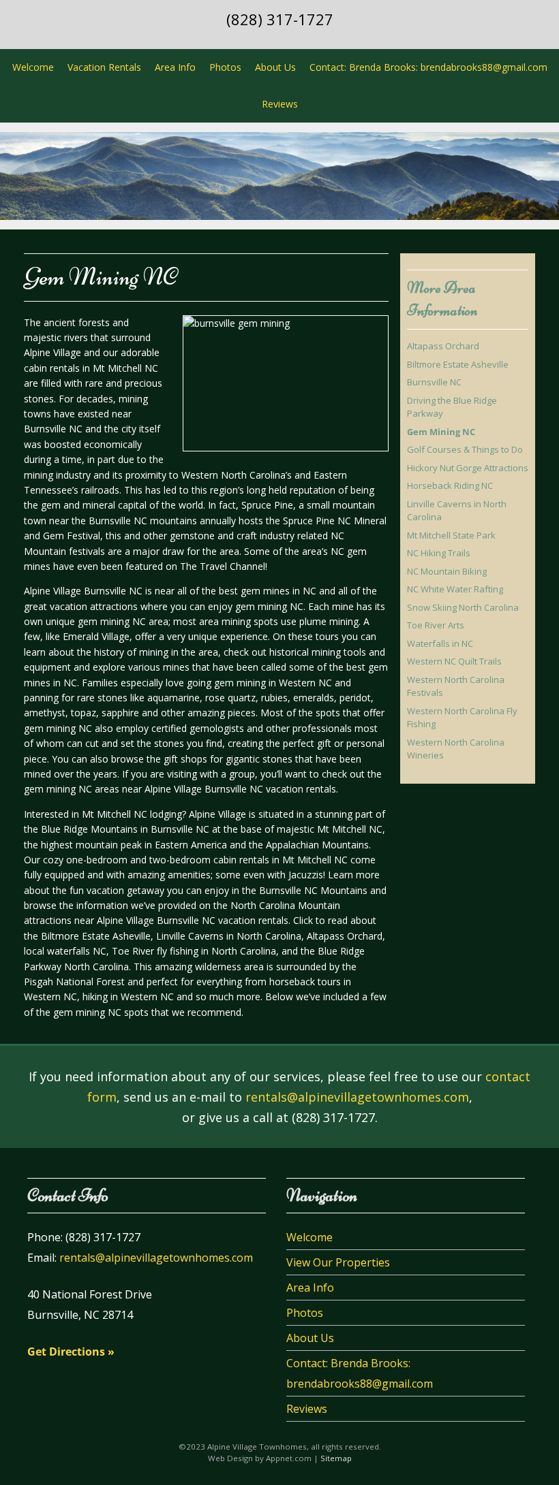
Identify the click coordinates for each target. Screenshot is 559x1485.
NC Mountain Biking (447, 571)
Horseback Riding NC (450, 485)
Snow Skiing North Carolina (463, 607)
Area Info (175, 67)
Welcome (33, 67)
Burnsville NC (434, 382)
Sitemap (336, 1458)
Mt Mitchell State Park (451, 535)
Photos (225, 67)
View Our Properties (338, 1262)
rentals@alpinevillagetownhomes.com (357, 1097)
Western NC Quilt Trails (454, 661)
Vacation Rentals (104, 67)
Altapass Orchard (443, 346)
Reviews (280, 103)
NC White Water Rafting (455, 589)
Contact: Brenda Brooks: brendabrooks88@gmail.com (428, 67)
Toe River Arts (435, 625)
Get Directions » (71, 1351)
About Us (275, 67)
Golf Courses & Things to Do (465, 449)
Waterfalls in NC (440, 643)
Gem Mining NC (441, 432)
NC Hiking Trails (438, 553)
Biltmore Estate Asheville (458, 364)
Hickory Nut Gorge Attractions (467, 468)
